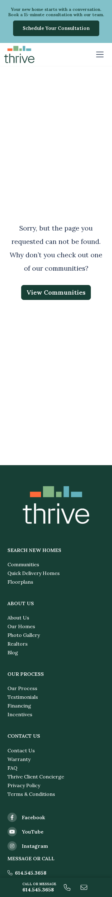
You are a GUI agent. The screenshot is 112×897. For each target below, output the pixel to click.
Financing (19, 706)
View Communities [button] (56, 292)
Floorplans (20, 582)
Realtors (17, 644)
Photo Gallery (23, 635)
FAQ (12, 768)
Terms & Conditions (31, 794)
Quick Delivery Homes (33, 573)
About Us (18, 617)
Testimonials (22, 697)
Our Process (22, 688)
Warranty (18, 759)
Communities (23, 564)
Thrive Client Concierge (35, 776)
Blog (12, 652)
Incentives (19, 714)
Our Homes (21, 626)
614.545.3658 (30, 873)
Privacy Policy (23, 785)
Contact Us (21, 750)
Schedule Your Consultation (56, 28)
